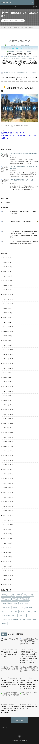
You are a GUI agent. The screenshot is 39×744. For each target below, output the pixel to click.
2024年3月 (6, 391)
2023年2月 (6, 451)
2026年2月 (6, 285)
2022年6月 (6, 488)
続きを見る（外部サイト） (19, 48)
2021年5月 (6, 547)
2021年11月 (6, 520)
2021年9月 (6, 529)
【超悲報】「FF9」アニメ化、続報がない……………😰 (24, 221)
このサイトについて (6, 727)
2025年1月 (6, 345)
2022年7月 (6, 483)
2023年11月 (6, 409)
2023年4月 (6, 442)
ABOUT (8, 7)
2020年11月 (6, 575)
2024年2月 (6, 395)
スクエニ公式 (22, 615)
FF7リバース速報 (28, 595)
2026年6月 (6, 267)
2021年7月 (6, 538)
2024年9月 (6, 363)
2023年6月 (6, 432)
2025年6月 (6, 322)
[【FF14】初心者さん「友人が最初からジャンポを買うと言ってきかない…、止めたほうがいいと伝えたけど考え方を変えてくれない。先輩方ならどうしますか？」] (5, 235)
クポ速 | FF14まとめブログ (9, 615)
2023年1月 (6, 455)
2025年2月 (6, 340)
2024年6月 (6, 377)
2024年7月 (6, 372)
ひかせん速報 (19, 20)
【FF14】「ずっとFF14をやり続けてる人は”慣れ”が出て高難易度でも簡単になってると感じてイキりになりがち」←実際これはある (29, 684)
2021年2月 (6, 561)
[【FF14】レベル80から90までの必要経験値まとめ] (5, 157)
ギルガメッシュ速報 (24, 611)
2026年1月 (6, 290)
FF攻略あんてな (6, 607)
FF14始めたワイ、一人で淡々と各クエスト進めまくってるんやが (9, 654)
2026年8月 (6, 257)
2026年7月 (6, 262)
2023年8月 (6, 423)
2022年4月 (6, 497)
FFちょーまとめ (24, 603)
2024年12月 (6, 349)
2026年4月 (6, 276)
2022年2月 (6, 506)
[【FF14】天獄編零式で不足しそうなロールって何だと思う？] (5, 170)
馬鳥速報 (4, 623)
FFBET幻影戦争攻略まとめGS (10, 603)
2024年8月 (6, 368)
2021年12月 (6, 515)
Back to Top (19, 720)
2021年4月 (6, 552)
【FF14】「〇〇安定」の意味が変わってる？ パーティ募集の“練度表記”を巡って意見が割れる (10, 683)
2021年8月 (6, 534)
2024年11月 (6, 354)
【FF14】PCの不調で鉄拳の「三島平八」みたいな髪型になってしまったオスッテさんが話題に (10, 710)
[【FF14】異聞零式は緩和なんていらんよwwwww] (5, 183)
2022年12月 (6, 460)
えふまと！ (5, 611)
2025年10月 (6, 303)
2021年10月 (6, 524)
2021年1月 (6, 566)
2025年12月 (6, 294)
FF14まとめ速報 (6, 599)
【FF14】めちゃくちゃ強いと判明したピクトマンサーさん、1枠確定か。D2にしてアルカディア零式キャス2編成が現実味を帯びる (19, 63)
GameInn (15, 607)
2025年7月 (6, 317)
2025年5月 (6, 326)
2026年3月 (6, 280)
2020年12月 (6, 570)
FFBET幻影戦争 (33, 7)
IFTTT (21, 607)
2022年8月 (6, 478)
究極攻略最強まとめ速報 (29, 619)
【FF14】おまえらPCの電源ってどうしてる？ (19, 54)
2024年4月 (6, 386)
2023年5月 (6, 437)
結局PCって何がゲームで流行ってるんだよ (28, 707)
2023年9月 (6, 418)
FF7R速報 (19, 595)
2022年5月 (6, 492)
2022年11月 (6, 464)
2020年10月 (6, 580)
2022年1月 (6, 511)
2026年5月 (6, 271)
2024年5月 (6, 382)
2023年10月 (6, 414)
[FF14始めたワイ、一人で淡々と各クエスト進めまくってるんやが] (5, 215)
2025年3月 (6, 336)
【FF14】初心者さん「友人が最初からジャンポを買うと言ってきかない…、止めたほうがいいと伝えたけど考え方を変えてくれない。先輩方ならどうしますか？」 (29, 657)
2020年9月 (6, 584)
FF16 (20, 7)
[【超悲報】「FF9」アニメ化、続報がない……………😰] (5, 225)
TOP (2, 7)
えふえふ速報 (28, 607)
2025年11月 (6, 299)
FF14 (25, 7)
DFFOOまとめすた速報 (8, 595)
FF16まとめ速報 (24, 599)
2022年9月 (6, 474)
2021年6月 (6, 543)
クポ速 (34, 611)
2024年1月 (6, 400)
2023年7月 (6, 428)
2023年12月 (6, 405)
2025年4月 (6, 331)
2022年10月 (6, 469)
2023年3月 (6, 446)
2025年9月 (6, 308)
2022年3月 (6, 501)
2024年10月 (6, 359)
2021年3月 (6, 557)
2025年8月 (6, 313)
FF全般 (14, 7)
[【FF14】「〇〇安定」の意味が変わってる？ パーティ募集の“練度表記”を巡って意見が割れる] (5, 245)
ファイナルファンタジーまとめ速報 (11, 619)
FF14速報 (15, 599)
